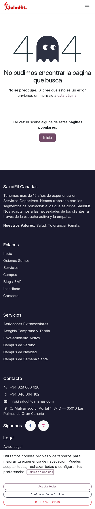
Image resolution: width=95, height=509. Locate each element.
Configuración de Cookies (47, 494)
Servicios (11, 267)
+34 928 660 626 (24, 387)
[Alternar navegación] (87, 6)
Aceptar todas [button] (47, 486)
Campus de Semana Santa (25, 359)
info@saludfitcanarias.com (32, 401)
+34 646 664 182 (24, 394)
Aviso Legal (12, 446)
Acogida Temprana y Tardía (26, 331)
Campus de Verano (19, 345)
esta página (66, 95)
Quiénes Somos (16, 260)
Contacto (11, 296)
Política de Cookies (40, 472)
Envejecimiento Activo (21, 338)
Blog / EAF (12, 281)
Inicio (47, 137)
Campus (10, 274)
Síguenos (12, 425)
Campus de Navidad (20, 352)
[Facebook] (30, 425)
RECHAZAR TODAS (47, 502)
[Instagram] (43, 425)
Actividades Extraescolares (25, 324)
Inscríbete (11, 288)
